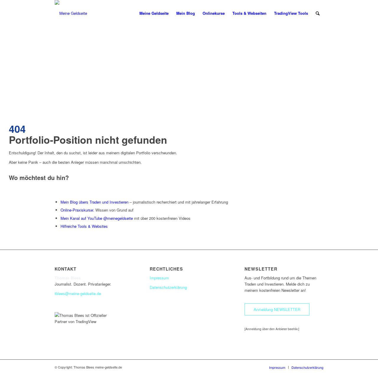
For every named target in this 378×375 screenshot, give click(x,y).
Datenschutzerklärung (168, 287)
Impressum (159, 278)
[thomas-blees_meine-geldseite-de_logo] (71, 13)
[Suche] (317, 13)
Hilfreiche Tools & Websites (84, 226)
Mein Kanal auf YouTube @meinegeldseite (97, 218)
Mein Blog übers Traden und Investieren (94, 202)
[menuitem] (154, 13)
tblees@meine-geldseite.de (78, 293)
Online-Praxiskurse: (77, 210)
